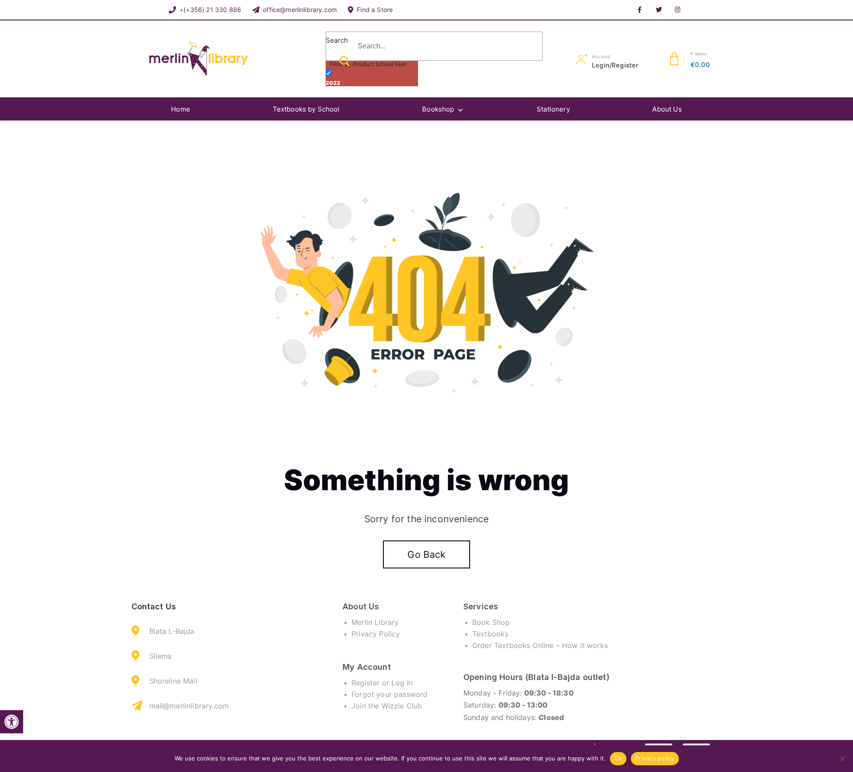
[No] (841, 758)
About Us (667, 109)
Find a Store (375, 9)
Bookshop (438, 109)
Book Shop (491, 622)
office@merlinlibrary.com (300, 9)
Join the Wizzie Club (386, 705)
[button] (11, 721)
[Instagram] (678, 10)
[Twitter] (659, 10)
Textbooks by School (306, 109)
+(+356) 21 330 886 (210, 9)
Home (180, 109)
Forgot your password (389, 694)
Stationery (553, 109)
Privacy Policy (375, 633)
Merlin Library (375, 622)
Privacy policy (654, 758)
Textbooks (490, 633)
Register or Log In (382, 682)
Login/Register (615, 65)
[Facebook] (640, 10)
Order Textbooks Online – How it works (540, 645)
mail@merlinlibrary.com (189, 705)
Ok (618, 758)
